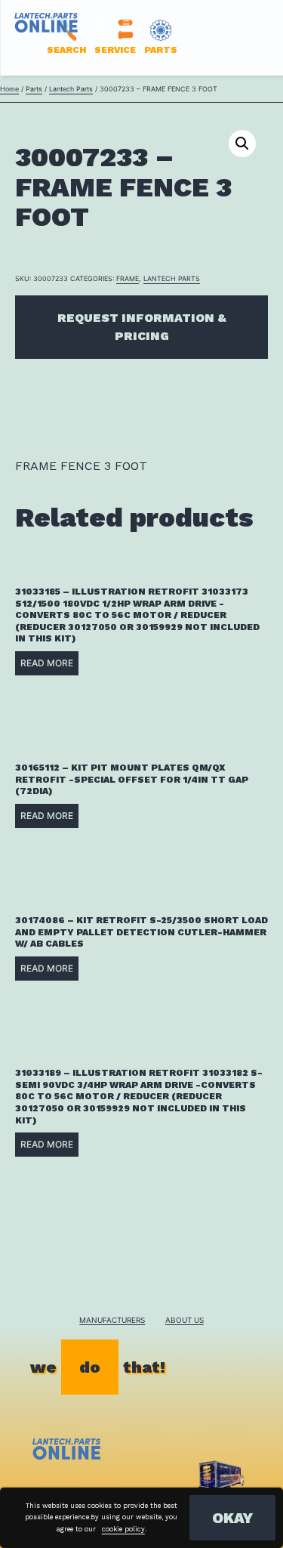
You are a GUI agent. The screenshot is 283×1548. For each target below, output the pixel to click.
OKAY (232, 1518)
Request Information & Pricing (141, 327)
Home (9, 89)
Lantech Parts (71, 89)
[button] (242, 143)
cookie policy (123, 1529)
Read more (46, 663)
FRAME (127, 278)
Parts (34, 89)
